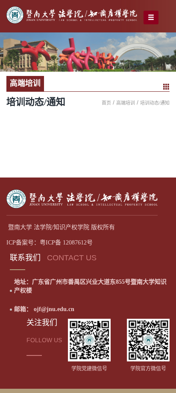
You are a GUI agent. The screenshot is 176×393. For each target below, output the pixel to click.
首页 (106, 102)
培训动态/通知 (155, 102)
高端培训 (125, 102)
